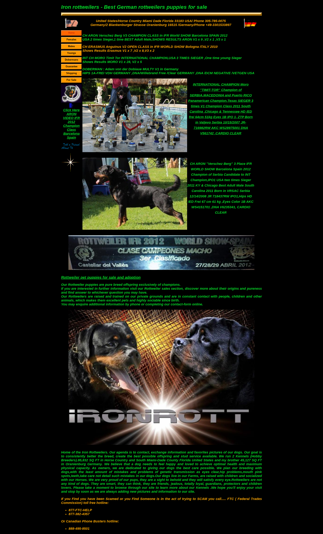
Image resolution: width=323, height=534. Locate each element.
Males (71, 46)
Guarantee (71, 66)
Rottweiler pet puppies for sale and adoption (101, 277)
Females (71, 39)
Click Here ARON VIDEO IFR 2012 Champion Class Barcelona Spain (71, 123)
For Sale (71, 80)
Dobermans (71, 59)
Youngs (71, 53)
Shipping (71, 73)
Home (71, 32)
